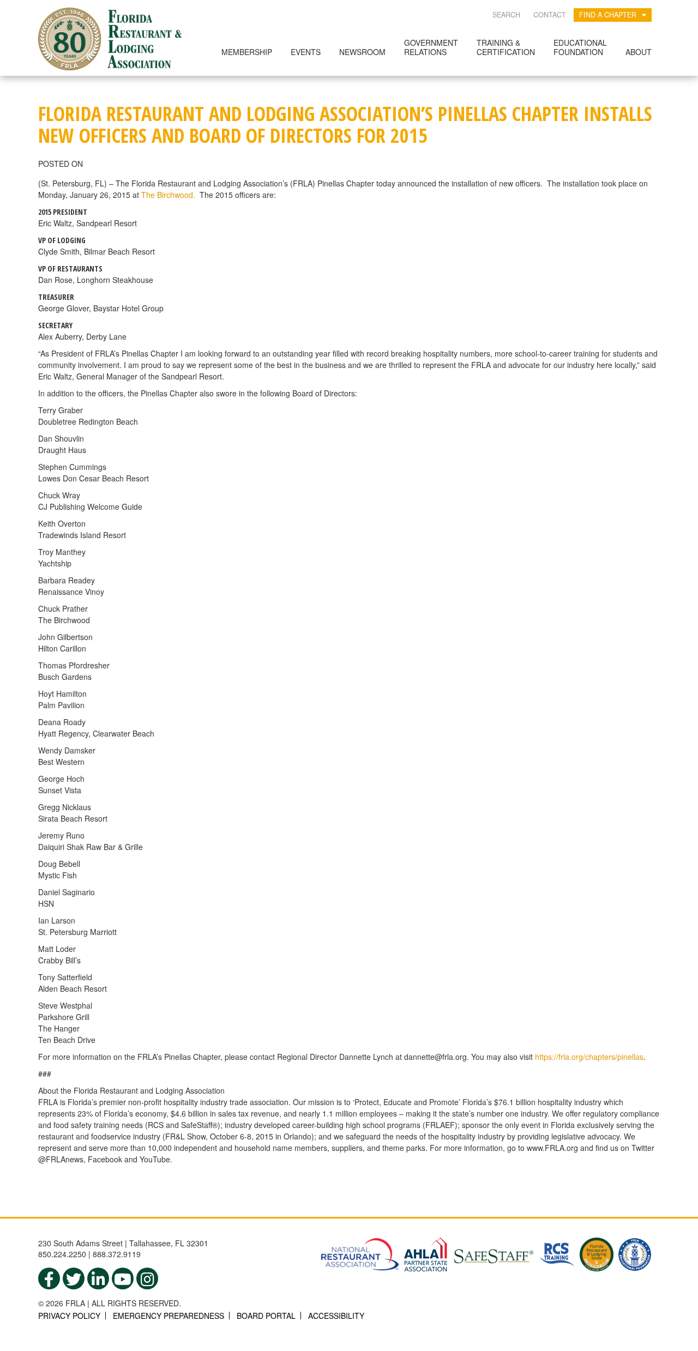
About (638, 51)
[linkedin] (98, 1278)
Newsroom (362, 51)
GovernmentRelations (431, 47)
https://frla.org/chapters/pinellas (589, 1056)
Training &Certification (506, 47)
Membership (246, 51)
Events (306, 51)
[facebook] (49, 1278)
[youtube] (123, 1278)
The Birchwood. (169, 194)
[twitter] (74, 1278)
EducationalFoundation (580, 47)
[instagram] (147, 1278)
